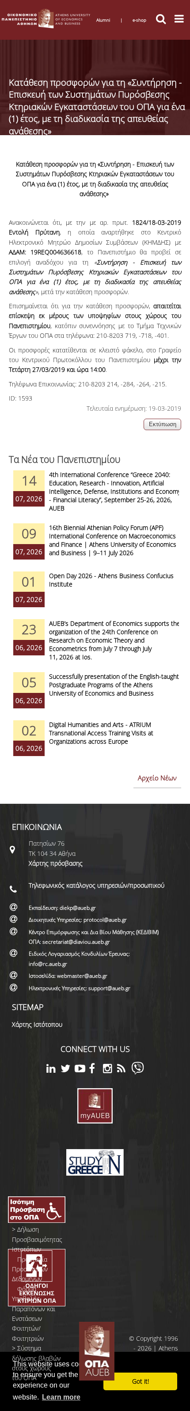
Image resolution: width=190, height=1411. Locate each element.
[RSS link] (124, 1070)
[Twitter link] (68, 1070)
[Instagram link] (110, 1070)
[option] (95, 496)
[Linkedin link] (53, 1070)
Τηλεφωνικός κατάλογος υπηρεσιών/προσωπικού (96, 885)
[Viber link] (137, 1072)
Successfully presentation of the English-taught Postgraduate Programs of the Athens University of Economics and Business (114, 684)
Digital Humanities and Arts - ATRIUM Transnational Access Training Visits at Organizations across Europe (101, 732)
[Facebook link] (96, 1070)
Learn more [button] (61, 1397)
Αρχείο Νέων (157, 777)
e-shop (139, 20)
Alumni (103, 20)
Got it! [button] (140, 1381)
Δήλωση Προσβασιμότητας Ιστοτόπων (37, 1239)
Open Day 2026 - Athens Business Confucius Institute (111, 579)
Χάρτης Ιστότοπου (37, 1024)
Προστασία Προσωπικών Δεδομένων (30, 1269)
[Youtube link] (82, 1070)
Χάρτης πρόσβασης (56, 863)
